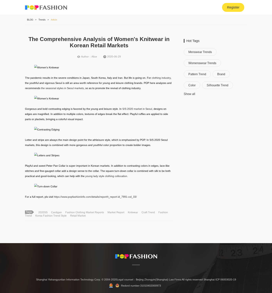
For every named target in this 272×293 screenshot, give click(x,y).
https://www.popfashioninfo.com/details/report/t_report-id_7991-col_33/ (95, 196)
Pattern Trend (197, 74)
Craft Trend (148, 212)
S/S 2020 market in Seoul (137, 108)
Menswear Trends (200, 52)
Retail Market (78, 215)
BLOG (30, 19)
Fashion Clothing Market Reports (84, 212)
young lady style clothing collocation (106, 176)
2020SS (43, 212)
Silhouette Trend (217, 85)
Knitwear (133, 212)
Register (233, 7)
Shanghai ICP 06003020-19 (220, 279)
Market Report (116, 212)
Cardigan (56, 212)
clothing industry (161, 77)
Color (192, 85)
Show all (189, 94)
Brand (221, 74)
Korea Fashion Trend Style (51, 215)
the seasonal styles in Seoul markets (62, 88)
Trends (42, 19)
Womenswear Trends (202, 63)
